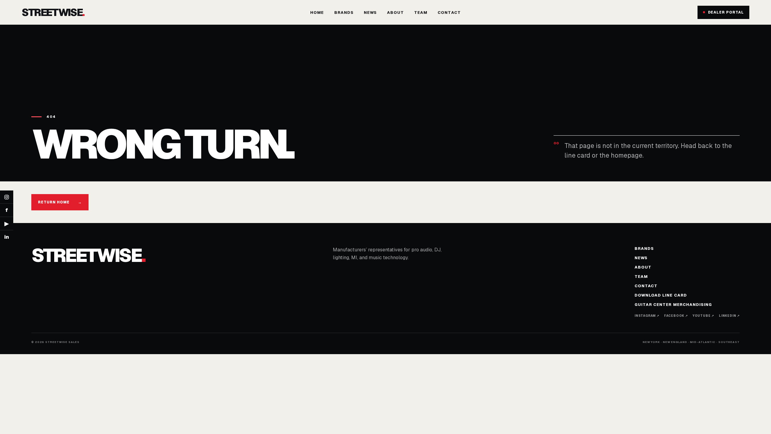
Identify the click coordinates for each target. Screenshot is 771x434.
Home (317, 12)
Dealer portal (726, 12)
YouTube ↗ (703, 316)
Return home (60, 202)
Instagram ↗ (647, 316)
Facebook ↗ (676, 316)
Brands (344, 12)
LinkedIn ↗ (729, 316)
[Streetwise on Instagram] (6, 197)
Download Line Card (661, 295)
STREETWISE (53, 12)
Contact (449, 12)
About (395, 12)
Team (420, 12)
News (370, 12)
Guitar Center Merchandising (673, 304)
